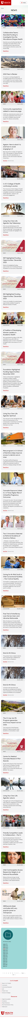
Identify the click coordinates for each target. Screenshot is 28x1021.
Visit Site (5, 160)
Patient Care (5, 990)
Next (23, 973)
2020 (4, 953)
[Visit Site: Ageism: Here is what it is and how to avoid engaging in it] (13, 132)
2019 (4, 955)
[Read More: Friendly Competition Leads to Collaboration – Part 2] (13, 820)
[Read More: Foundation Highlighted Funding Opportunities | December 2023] (13, 357)
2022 (4, 950)
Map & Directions (6, 1002)
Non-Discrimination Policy (7, 1004)
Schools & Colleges (6, 992)
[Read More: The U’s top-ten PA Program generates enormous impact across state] (13, 705)
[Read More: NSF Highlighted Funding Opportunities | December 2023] (13, 245)
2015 (4, 961)
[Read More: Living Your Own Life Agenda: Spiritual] (13, 401)
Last (13, 974)
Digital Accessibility (6, 999)
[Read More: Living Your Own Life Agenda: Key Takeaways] (13, 208)
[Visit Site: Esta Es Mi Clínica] (13, 640)
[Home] (5, 2)
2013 (4, 964)
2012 (4, 966)
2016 (4, 960)
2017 (4, 958)
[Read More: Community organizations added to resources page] (13, 96)
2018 (4, 956)
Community (4, 985)
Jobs (3, 989)
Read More (6, 51)
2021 (4, 952)
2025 (4, 945)
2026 (4, 944)
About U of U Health (6, 983)
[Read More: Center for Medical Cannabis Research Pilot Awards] (13, 744)
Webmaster (4, 1006)
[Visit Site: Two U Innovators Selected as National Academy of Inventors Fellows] (13, 521)
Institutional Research (7, 987)
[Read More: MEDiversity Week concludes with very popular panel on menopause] (13, 893)
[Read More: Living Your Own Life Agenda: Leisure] (13, 783)
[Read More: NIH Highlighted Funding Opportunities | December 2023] (13, 281)
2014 (4, 963)
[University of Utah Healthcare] (14, 1013)
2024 (4, 947)
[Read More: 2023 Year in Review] (13, 61)
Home (2, 8)
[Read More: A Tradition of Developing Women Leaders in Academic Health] (13, 318)
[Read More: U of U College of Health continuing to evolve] (13, 171)
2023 (4, 949)
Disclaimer (4, 1001)
